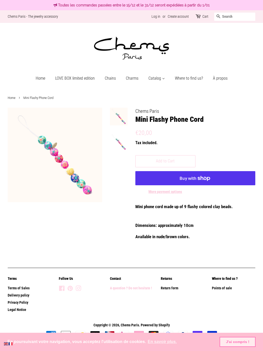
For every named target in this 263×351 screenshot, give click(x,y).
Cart (205, 16)
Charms (132, 78)
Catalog (155, 78)
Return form (169, 288)
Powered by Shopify (155, 325)
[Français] (10, 343)
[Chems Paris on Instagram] (78, 289)
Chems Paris (130, 325)
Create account (178, 16)
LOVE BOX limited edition (75, 78)
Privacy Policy (18, 302)
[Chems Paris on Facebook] (62, 289)
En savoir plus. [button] (162, 341)
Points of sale (222, 288)
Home (40, 78)
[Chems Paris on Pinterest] (70, 289)
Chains (110, 78)
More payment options (165, 191)
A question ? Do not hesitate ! (131, 288)
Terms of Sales (19, 288)
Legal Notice (17, 310)
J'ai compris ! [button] (237, 342)
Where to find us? (189, 78)
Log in (156, 16)
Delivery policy (18, 295)
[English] (6, 343)
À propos (220, 78)
